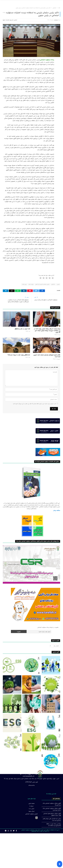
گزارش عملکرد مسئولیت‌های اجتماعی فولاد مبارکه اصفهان (52, 814)
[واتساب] (58, 89)
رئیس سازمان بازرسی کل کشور (42, 284)
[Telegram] (58, 85)
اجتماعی (15, 20)
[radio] (53, 278)
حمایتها (4, 20)
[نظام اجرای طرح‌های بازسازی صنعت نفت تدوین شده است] (46, 345)
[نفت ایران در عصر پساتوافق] (16, 319)
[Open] (59, 864)
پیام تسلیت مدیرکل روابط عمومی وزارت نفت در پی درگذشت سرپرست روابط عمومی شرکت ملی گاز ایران (47, 330)
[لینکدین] (58, 72)
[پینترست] (58, 76)
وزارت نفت (30, 284)
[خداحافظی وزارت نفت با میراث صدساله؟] (16, 345)
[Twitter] (14, 831)
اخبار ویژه (11, 20)
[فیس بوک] (58, 64)
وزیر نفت (24, 284)
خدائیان (53, 284)
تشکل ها (7, 20)
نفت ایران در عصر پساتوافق (22, 329)
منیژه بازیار (56, 20)
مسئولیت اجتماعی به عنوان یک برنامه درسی (45, 299)
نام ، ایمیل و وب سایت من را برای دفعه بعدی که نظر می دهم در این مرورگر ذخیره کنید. (34, 404)
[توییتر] (58, 68)
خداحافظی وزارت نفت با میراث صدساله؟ (19, 355)
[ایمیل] (58, 80)
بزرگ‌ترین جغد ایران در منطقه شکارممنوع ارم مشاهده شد (53, 824)
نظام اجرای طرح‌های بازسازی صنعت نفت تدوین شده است (46, 356)
